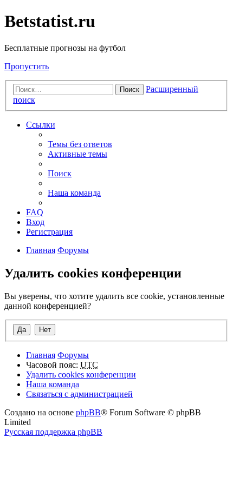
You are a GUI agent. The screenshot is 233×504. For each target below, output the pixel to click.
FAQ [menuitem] (34, 212)
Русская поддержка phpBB (53, 431)
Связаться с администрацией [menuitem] (79, 394)
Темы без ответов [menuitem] (80, 144)
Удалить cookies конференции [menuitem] (81, 374)
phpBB (88, 412)
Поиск (129, 89)
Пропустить (26, 66)
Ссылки (40, 124)
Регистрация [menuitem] (49, 231)
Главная (40, 355)
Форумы (73, 355)
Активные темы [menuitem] (77, 153)
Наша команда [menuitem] (74, 192)
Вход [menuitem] (35, 222)
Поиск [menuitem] (60, 173)
